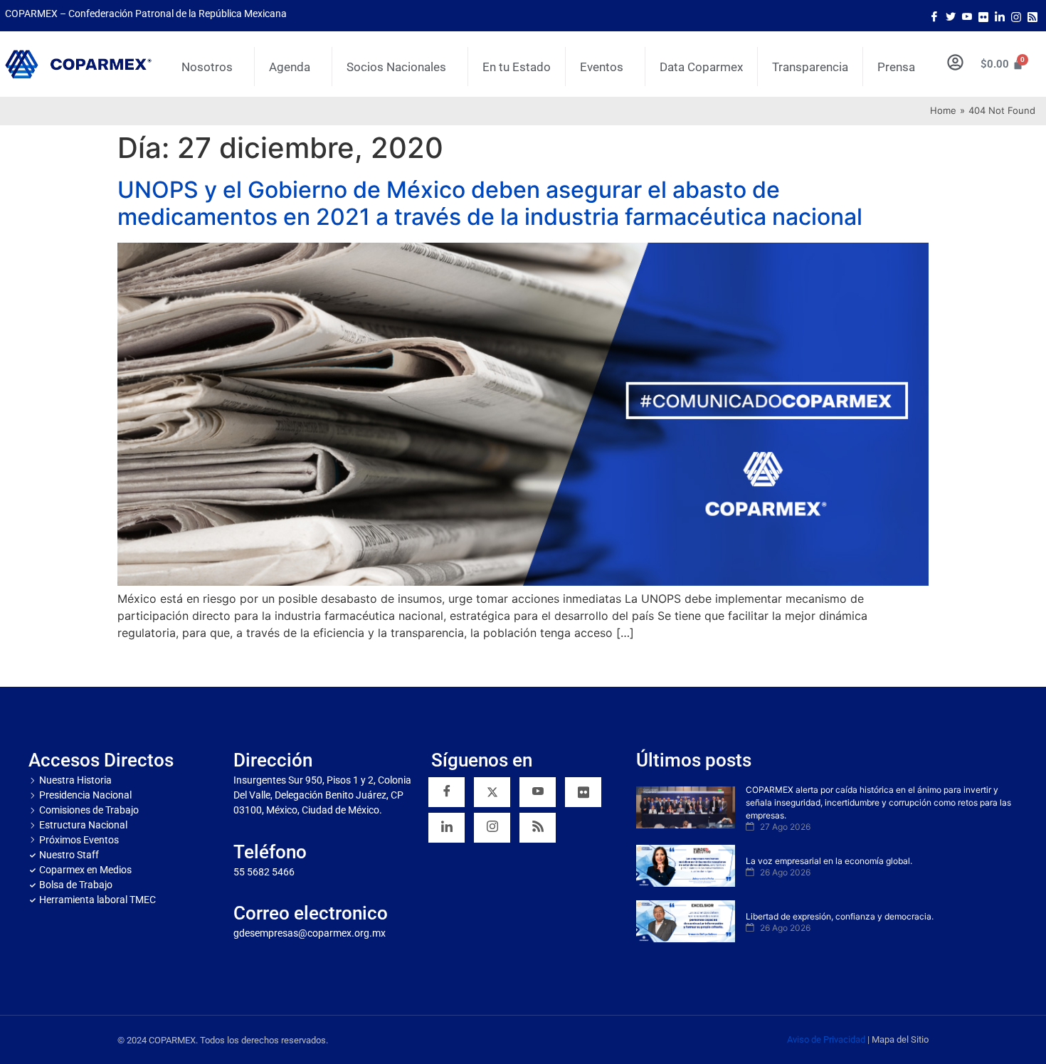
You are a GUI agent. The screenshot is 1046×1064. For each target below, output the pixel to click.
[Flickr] (583, 792)
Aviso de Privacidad (826, 1039)
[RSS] (537, 828)
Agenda (289, 67)
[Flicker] (983, 16)
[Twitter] (950, 16)
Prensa (896, 67)
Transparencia (810, 67)
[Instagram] (1016, 16)
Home (943, 110)
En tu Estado (516, 67)
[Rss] (1032, 16)
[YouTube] (537, 792)
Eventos (601, 67)
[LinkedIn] (999, 16)
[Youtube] (967, 16)
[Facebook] (934, 16)
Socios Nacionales (396, 67)
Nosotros (207, 67)
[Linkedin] (446, 828)
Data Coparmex (701, 67)
